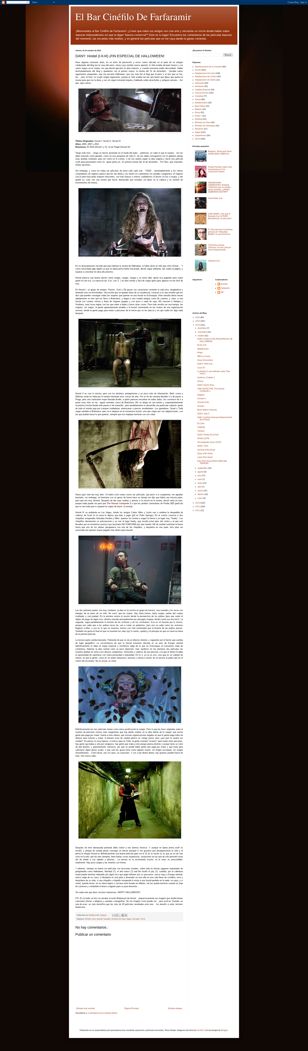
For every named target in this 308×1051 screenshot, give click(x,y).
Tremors (201, 431)
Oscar (197, 112)
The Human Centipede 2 (119, 503)
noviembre (202, 332)
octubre (201, 336)
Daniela (224, 284)
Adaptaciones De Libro (205, 73)
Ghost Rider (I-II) (215, 198)
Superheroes (200, 135)
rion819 (200, 1030)
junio (200, 479)
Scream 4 (201, 398)
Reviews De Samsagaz (205, 126)
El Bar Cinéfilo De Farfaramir (133, 16)
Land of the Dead (204, 457)
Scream (200, 406)
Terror (143, 919)
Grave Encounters (205, 360)
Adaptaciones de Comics (206, 76)
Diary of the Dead (205, 453)
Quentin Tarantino (104, 919)
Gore (94, 919)
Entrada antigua (175, 1008)
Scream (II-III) (203, 402)
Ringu (200, 352)
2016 (197, 317)
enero (200, 498)
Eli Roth (88, 919)
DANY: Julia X (203, 414)
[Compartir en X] (119, 915)
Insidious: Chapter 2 (206, 377)
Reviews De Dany (118, 919)
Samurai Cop (214, 261)
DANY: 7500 (202, 446)
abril (200, 487)
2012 (197, 506)
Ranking (198, 119)
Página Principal (131, 1008)
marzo (201, 491)
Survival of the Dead (206, 450)
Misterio (198, 109)
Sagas (128, 919)
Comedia (199, 96)
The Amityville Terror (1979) (209, 442)
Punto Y (198, 116)
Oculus (200, 381)
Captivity (201, 427)
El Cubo (200, 423)
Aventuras (199, 86)
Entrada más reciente (85, 1008)
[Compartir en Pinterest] (126, 915)
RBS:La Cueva (203, 356)
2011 (197, 510)
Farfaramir (225, 288)
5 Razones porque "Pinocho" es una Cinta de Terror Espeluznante (219, 247)
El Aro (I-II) (201, 345)
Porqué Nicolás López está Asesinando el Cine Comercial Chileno (220, 169)
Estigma (200, 395)
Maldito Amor (203, 349)
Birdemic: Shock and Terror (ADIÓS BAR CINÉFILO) (220, 152)
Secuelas (136, 919)
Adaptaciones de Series (205, 80)
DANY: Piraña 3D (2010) (208, 435)
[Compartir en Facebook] (122, 915)
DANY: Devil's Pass (205, 385)
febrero (201, 494)
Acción (198, 70)
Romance (199, 129)
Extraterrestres (201, 103)
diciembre (202, 328)
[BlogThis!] (116, 915)
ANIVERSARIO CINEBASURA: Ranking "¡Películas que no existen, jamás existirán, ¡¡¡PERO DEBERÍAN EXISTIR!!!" (219, 187)
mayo (200, 483)
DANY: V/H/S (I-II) (204, 364)
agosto (201, 472)
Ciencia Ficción (201, 93)
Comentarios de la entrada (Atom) (102, 1013)
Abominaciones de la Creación (208, 67)
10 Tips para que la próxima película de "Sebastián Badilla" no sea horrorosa (220, 231)
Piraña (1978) (203, 438)
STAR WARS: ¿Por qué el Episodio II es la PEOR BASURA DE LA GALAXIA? (220, 216)
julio (200, 475)
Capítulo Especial (202, 90)
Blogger (224, 1030)
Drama (198, 99)
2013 (197, 503)
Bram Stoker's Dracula (207, 410)
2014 (197, 325)
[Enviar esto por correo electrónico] (113, 915)
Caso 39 (201, 368)
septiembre (203, 468)
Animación (199, 83)
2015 (197, 321)
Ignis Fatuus (200, 106)
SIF (222, 292)
